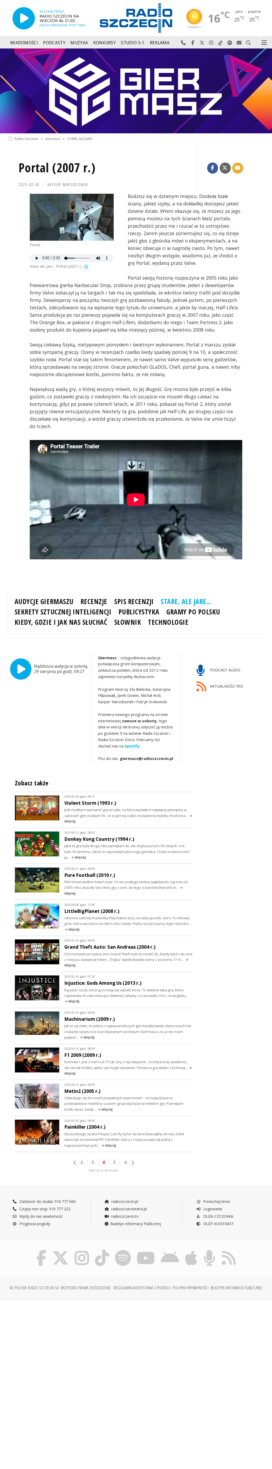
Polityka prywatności (191, 1288)
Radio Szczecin (27, 139)
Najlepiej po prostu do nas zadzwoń (183, 43)
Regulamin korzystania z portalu (142, 1288)
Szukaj (248, 43)
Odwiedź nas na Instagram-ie (211, 43)
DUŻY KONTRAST (218, 1223)
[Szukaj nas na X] (60, 1251)
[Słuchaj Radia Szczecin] (23, 18)
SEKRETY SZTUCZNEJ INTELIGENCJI (63, 612)
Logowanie (212, 1208)
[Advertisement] (71, 1345)
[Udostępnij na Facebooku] (212, 168)
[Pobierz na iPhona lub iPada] (191, 1251)
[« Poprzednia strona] (74, 1162)
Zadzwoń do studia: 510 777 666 (47, 1201)
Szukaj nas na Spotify (230, 43)
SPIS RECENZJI (134, 601)
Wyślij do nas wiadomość (239, 43)
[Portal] (72, 217)
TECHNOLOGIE (168, 622)
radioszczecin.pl (124, 1201)
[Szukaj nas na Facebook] (41, 1251)
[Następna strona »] (132, 1162)
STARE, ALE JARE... (81, 139)
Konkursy (104, 43)
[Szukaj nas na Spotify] (123, 1251)
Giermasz (52, 139)
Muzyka (79, 43)
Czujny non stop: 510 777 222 (44, 1208)
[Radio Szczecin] (136, 18)
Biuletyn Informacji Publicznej (135, 1223)
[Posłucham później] (86, 266)
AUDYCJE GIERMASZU (44, 601)
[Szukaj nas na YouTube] (146, 1251)
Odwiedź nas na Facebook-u (192, 43)
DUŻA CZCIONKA (217, 1216)
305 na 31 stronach (103, 1170)
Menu (264, 43)
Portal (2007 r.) (57, 167)
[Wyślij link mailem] (237, 168)
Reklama (159, 43)
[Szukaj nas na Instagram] (82, 1251)
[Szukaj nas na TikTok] (102, 1251)
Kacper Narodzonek (68, 184)
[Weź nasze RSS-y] (229, 1251)
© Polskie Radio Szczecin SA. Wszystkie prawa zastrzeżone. (61, 1288)
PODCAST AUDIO (224, 669)
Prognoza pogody (34, 1223)
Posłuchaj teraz (216, 1201)
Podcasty (54, 43)
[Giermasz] (136, 91)
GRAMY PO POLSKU (193, 612)
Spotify (132, 746)
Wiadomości (24, 43)
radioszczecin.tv (124, 1216)
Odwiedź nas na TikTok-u (220, 43)
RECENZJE (93, 601)
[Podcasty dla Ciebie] (209, 1251)
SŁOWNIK (127, 622)
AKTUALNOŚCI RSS (226, 686)
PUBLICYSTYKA (138, 612)
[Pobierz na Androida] (170, 1251)
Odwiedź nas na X (202, 43)
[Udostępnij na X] (225, 168)
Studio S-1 (132, 43)
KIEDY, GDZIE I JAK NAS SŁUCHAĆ (61, 622)
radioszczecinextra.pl (128, 1208)
